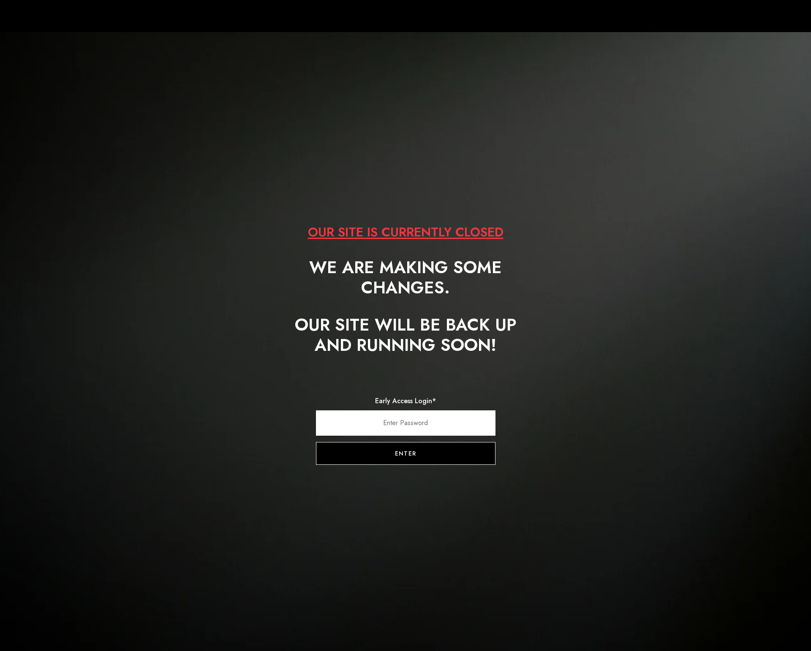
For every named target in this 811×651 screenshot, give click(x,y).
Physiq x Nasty (405, 16)
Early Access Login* (405, 401)
